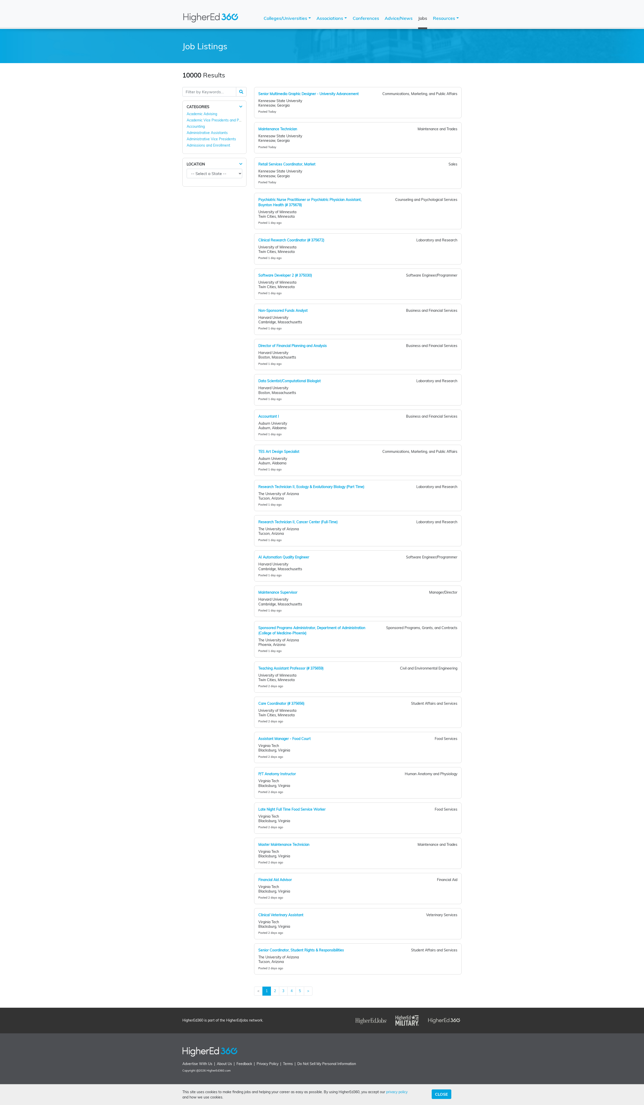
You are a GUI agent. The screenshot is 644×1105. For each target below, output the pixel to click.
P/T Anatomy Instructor (277, 774)
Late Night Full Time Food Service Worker (292, 809)
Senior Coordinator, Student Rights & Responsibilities (301, 950)
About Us (224, 1064)
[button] (240, 106)
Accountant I (268, 416)
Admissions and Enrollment (208, 145)
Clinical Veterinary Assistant (280, 915)
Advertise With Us (197, 1064)
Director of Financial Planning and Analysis (292, 345)
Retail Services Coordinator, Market (286, 164)
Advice (399, 18)
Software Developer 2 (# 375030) (285, 275)
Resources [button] (444, 18)
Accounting (196, 126)
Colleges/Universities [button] (286, 18)
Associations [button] (330, 18)
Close (441, 1094)
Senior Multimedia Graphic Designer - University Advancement (308, 94)
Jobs (422, 18)
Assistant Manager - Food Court (284, 738)
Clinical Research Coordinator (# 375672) (291, 240)
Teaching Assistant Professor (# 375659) (291, 668)
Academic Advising (202, 114)
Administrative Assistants (207, 132)
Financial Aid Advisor (275, 879)
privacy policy (397, 1092)
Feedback (244, 1064)
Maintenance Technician (277, 129)
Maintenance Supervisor (277, 592)
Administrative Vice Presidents (211, 139)
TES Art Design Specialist (278, 451)
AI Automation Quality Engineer (283, 557)
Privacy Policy (267, 1064)
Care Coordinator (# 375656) (281, 703)
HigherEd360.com (219, 1070)
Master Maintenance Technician (283, 844)
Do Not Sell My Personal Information (326, 1064)
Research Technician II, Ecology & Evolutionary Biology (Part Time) (311, 486)
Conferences (366, 18)
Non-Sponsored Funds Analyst (283, 310)
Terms (288, 1064)
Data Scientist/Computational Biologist (289, 381)
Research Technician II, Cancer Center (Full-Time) (298, 522)
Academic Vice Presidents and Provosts (219, 120)
